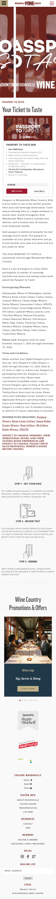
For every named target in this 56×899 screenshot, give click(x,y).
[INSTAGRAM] (22, 856)
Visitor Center (28, 804)
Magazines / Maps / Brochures (28, 844)
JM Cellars (42, 425)
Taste (26, 780)
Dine (26, 784)
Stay (26, 788)
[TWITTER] (34, 856)
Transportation (28, 808)
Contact (28, 824)
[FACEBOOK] (28, 856)
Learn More (28, 688)
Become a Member (27, 840)
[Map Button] (4, 3)
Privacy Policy (28, 889)
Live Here (28, 812)
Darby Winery (10, 429)
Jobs (28, 828)
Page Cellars (27, 425)
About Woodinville (28, 800)
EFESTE (24, 429)
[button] (20, 700)
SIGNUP (28, 878)
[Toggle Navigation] (52, 3)
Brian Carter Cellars (23, 421)
